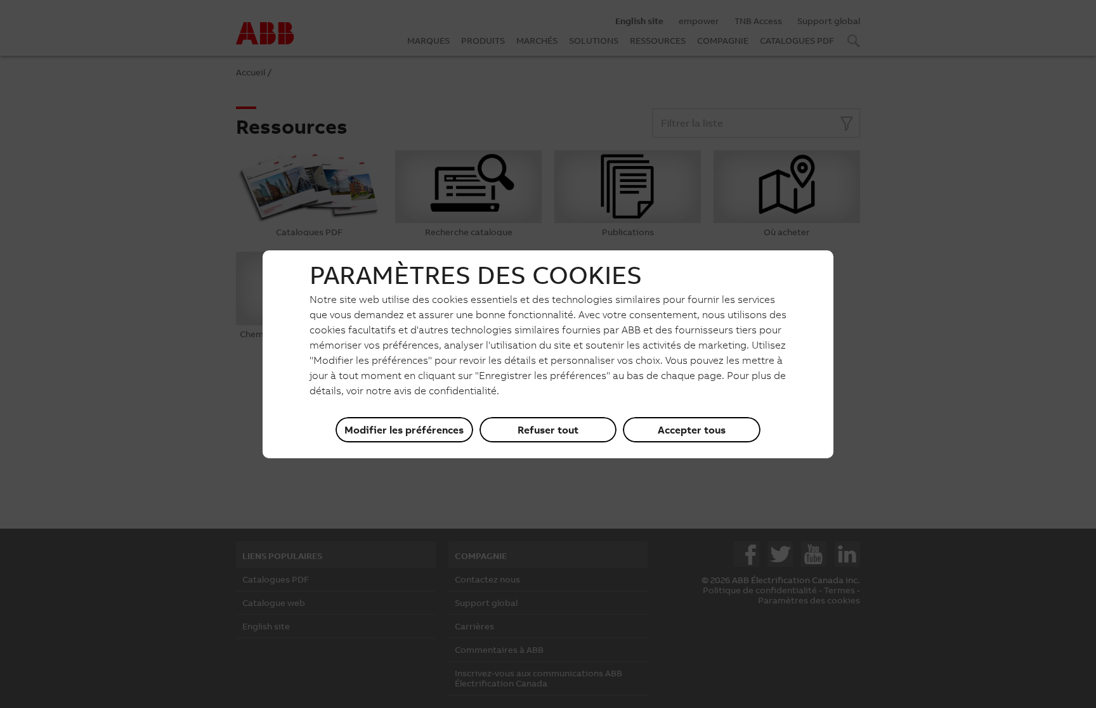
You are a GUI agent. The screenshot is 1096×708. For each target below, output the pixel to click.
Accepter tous (692, 429)
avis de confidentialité (445, 390)
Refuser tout (548, 429)
